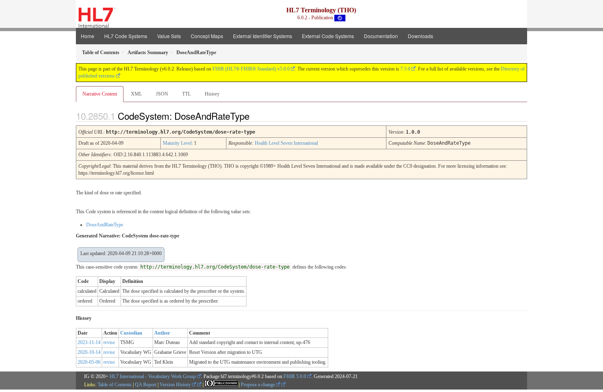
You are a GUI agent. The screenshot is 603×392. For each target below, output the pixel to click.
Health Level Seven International (286, 143)
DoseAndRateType (104, 225)
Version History (176, 384)
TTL (186, 94)
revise (109, 342)
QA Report (145, 384)
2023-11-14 (89, 342)
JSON (162, 94)
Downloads (420, 35)
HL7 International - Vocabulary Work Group (153, 376)
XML (136, 94)
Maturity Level (177, 143)
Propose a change (258, 384)
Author (162, 333)
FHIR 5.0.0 (294, 376)
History (212, 94)
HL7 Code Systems (125, 35)
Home (87, 35)
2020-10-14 (89, 352)
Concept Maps (207, 35)
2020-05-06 (89, 362)
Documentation (381, 35)
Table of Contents (115, 384)
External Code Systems (328, 35)
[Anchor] (256, 115)
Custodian (131, 333)
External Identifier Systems (262, 35)
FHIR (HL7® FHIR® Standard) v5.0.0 (251, 69)
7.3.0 (405, 69)
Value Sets (169, 35)
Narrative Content (99, 94)
